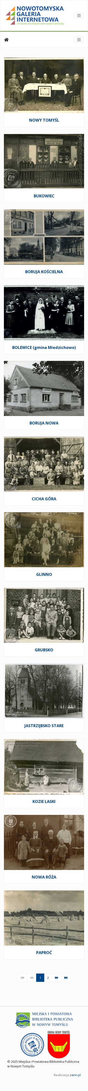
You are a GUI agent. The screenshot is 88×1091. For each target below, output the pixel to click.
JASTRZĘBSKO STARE (44, 725)
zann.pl (75, 1075)
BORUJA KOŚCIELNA (44, 271)
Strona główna (6, 40)
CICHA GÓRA (44, 499)
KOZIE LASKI (44, 801)
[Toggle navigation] (79, 15)
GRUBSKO (44, 650)
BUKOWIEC (44, 196)
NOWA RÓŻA (44, 877)
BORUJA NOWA (44, 423)
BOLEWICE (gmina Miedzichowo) (44, 347)
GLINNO (44, 574)
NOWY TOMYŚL (44, 120)
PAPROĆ (44, 952)
